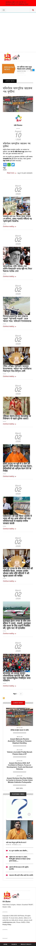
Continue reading (8, 226)
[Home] (17, 56)
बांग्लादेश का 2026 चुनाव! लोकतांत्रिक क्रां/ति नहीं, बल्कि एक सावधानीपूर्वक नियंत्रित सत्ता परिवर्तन (16, 676)
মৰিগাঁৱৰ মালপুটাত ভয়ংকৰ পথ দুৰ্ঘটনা (19, 730)
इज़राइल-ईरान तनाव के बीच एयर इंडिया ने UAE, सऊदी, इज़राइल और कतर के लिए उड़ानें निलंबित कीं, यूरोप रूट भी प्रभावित (17, 624)
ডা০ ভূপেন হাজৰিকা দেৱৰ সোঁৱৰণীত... (18, 850)
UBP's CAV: (15, 2)
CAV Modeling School (21, 4)
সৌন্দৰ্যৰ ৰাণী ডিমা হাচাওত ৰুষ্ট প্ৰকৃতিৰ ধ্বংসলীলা (18, 868)
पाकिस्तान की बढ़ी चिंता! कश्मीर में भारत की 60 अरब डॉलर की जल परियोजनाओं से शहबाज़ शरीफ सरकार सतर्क (17, 519)
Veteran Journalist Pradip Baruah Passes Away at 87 (19, 753)
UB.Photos (9, 2)
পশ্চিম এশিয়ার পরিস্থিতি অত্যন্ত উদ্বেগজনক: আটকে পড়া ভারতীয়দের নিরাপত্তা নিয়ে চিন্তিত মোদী (17, 368)
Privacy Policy (6, 924)
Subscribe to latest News (4, 698)
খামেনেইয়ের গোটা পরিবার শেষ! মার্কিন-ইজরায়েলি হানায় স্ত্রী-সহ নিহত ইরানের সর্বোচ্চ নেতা (17, 268)
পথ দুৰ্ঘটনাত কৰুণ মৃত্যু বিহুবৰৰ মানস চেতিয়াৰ (24, 67)
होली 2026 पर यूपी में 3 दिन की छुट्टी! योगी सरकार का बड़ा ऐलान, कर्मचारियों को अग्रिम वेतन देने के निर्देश (17, 467)
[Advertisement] (18, 32)
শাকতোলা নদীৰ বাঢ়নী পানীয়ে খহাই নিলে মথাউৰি (21, 875)
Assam (4, 170)
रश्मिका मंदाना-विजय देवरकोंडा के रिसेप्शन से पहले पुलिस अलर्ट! (17, 417)
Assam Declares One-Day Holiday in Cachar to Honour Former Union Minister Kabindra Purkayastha (19, 780)
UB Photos (18, 125)
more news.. (19, 788)
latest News (19, 710)
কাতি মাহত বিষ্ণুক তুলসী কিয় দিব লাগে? (16, 842)
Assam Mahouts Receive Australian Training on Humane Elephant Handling (19, 741)
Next (33, 70)
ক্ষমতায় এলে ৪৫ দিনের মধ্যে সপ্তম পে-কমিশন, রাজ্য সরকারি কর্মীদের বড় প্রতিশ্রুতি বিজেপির (17, 218)
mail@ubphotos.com (9, 922)
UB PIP (21, 2)
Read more (11, 173)
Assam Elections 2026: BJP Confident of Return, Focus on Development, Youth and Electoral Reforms (19, 766)
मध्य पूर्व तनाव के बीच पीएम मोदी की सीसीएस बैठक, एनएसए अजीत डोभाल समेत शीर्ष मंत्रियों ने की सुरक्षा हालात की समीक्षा (18, 572)
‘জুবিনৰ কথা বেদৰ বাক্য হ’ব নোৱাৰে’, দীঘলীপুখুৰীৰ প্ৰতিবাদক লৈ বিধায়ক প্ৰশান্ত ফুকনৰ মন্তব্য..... (19, 859)
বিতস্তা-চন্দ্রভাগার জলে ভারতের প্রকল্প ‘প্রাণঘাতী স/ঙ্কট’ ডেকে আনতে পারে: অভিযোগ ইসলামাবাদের (17, 318)
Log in (19, 173)
